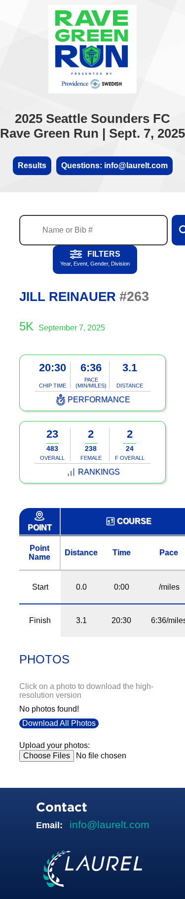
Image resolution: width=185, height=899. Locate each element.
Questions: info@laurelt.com (114, 165)
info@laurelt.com (109, 824)
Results (32, 165)
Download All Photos (59, 723)
